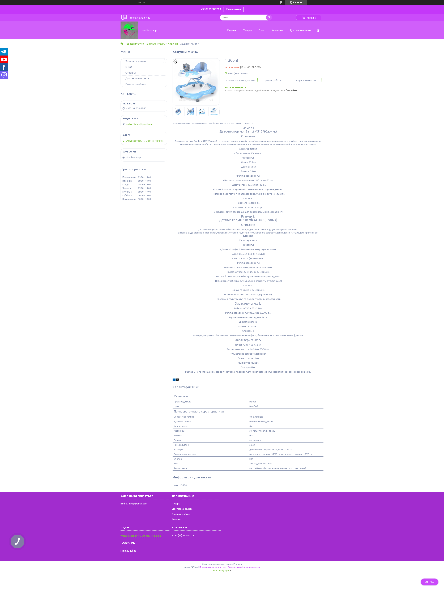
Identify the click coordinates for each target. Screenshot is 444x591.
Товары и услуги (134, 43)
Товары (247, 30)
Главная (231, 30)
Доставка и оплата (300, 30)
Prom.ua (237, 564)
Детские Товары (156, 43)
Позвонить (233, 9)
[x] (177, 380)
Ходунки (173, 43)
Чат (432, 582)
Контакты (277, 30)
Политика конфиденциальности (244, 567)
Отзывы (130, 72)
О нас (262, 30)
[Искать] (269, 17)
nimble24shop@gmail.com (139, 124)
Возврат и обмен (135, 84)
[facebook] (174, 380)
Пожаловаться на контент (212, 567)
